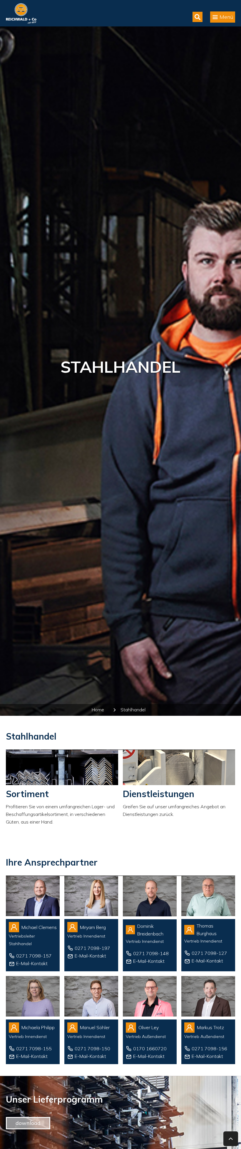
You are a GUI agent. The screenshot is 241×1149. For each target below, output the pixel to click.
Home (98, 710)
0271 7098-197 (92, 948)
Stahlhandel (132, 710)
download (28, 1123)
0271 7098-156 (209, 1048)
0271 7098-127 (209, 953)
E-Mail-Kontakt (32, 963)
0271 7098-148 (151, 953)
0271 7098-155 (34, 1048)
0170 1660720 (150, 1048)
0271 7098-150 (92, 1048)
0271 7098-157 (34, 956)
